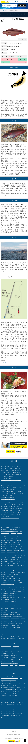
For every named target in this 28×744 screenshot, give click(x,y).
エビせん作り (18, 512)
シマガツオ (9, 587)
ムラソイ (2, 691)
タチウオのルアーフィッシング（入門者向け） (10, 612)
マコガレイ (13, 676)
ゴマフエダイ (3, 565)
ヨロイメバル (18, 704)
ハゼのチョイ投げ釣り (13, 647)
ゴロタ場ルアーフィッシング (13, 565)
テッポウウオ (3, 623)
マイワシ (2, 676)
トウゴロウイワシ (15, 625)
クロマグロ (23, 555)
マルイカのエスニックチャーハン (7, 687)
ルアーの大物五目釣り (5, 715)
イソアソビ (8, 493)
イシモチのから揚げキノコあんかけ (8, 489)
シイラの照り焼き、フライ (6, 582)
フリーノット (7, 666)
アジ (8, 472)
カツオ (10, 534)
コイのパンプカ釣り (5, 559)
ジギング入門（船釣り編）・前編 (7, 584)
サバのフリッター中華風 (13, 574)
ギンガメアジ (16, 550)
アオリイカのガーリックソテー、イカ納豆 (9, 468)
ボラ (6, 668)
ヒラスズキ (18, 659)
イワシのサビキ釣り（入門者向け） (8, 499)
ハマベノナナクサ (4, 651)
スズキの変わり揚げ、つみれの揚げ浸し (8, 595)
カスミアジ (19, 533)
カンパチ (20, 546)
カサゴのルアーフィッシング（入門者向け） (9, 529)
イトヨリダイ (21, 493)
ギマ (24, 548)
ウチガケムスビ (10, 502)
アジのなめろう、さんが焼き (6, 478)
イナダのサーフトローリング (6, 495)
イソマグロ (14, 493)
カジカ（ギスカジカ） (5, 533)
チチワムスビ (20, 619)
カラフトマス (10, 538)
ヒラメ (13, 661)
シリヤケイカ (3, 591)
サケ (19, 572)
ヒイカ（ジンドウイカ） (5, 657)
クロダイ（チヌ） (15, 555)
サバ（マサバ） (4, 574)
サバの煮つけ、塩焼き (5, 576)
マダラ (18, 683)
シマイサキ (3, 587)
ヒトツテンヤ (20, 657)
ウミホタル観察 (4, 506)
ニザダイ (17, 634)
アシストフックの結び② (5, 474)
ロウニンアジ (3, 717)
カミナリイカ (3, 538)
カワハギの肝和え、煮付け (6, 542)
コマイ (18, 563)
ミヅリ (2, 689)
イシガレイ (3, 487)
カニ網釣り (15, 534)
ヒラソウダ (3, 661)
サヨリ (12, 576)
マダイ (21, 678)
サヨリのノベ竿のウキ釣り (6, 578)
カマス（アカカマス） (5, 536)
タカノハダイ (19, 608)
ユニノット (3, 704)
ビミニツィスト (11, 659)
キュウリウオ (9, 550)
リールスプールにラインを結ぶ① (7, 711)
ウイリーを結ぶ (18, 500)
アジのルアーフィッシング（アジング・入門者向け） (11, 480)
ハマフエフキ (21, 649)
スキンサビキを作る (17, 591)
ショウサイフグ (22, 589)
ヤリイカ (21, 702)
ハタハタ (21, 647)
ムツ (21, 689)
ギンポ (22, 550)
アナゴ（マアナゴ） (5, 481)
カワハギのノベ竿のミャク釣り (7, 540)
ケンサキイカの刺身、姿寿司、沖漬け (15, 557)
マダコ (14, 683)
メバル (14, 693)
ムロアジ (8, 691)
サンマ (18, 578)
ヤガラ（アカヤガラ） (5, 702)
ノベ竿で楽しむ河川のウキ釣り (16, 636)
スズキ (24, 591)
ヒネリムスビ (3, 659)
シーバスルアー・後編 (15, 580)
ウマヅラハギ (3, 504)
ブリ (2, 666)
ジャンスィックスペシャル (12, 589)
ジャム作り (3, 589)
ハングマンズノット (5, 653)
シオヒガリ (21, 582)
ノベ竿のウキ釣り (20, 638)
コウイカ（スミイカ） (14, 559)
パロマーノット (20, 651)
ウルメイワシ (16, 506)
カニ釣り (21, 534)
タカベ (2, 610)
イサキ (17, 485)
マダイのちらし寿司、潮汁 (6, 683)
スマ (2, 599)
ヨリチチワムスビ (10, 704)
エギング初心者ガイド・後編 (6, 510)
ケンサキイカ (3, 557)
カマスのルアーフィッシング (16, 536)
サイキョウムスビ (13, 572)
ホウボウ (17, 666)
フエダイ (11, 665)
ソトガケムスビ (14, 601)
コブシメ (8, 563)
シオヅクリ (15, 582)
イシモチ (19, 487)
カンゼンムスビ (16, 542)
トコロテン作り (4, 627)
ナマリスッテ (11, 634)
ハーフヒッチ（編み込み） (6, 646)
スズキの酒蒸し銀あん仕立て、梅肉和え (8, 597)
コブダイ (13, 563)
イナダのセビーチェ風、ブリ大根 (7, 497)
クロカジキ (3, 555)
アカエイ (20, 468)
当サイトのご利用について (14, 734)
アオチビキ (13, 466)
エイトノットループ (5, 508)
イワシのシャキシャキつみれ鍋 (7, 500)
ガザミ (21, 531)
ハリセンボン (12, 651)
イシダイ (8, 487)
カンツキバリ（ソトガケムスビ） (15, 544)
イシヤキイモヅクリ (19, 491)
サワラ (14, 578)
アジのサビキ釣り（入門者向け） (7, 476)
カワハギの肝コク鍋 (18, 540)
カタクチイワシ (4, 534)
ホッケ (2, 668)
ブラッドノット (22, 665)
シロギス (9, 591)
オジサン (2, 516)
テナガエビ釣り (11, 623)
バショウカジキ (16, 646)
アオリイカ (19, 466)
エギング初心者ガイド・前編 (16, 508)
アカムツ (8, 470)
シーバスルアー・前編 (5, 580)
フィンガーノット (4, 665)
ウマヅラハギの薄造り (12, 504)
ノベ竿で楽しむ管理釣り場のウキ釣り (8, 638)
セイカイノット (14, 599)
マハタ (14, 685)
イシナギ (14, 487)
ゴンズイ (22, 565)
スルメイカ (6, 599)
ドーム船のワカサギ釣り (5, 625)
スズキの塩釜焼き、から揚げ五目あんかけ (9, 593)
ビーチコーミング (13, 655)
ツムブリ (23, 621)
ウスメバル (3, 502)
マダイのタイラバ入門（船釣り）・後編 (8, 681)
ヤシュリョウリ (14, 702)
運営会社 (14, 731)
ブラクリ (3, 362)
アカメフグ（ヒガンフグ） (16, 470)
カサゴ (7, 527)
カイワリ (2, 527)
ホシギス (23, 666)
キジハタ (9, 548)
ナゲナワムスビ (4, 634)
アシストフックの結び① (15, 472)
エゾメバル (12, 512)
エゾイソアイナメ (4, 512)
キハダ (14, 548)
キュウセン (3, 550)
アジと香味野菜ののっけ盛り (17, 474)
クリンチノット (4, 553)
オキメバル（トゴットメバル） (15, 514)
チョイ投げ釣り (4, 621)
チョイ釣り (11, 621)
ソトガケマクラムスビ (5, 601)
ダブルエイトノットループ (6, 616)
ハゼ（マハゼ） (4, 647)
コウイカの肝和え (4, 561)
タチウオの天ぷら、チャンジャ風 (7, 614)
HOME (3, 10)
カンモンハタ (3, 548)
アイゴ (2, 466)
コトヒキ (23, 561)
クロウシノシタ (22, 553)
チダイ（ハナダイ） (12, 619)
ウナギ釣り (21, 502)
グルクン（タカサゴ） (13, 553)
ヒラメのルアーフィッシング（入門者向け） (9, 663)
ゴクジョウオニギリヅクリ (15, 561)
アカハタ (2, 470)
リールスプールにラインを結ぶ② (7, 713)
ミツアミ (23, 687)
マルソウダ (18, 687)
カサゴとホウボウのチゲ (15, 527)
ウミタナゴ (20, 504)
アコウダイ (3, 472)
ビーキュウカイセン (5, 655)
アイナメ (7, 466)
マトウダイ (9, 685)
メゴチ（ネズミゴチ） (15, 691)
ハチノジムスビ (14, 649)
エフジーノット (4, 514)
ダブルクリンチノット (17, 616)
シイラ (23, 580)
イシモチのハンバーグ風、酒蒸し (7, 491)
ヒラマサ (8, 661)
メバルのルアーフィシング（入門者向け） (9, 695)
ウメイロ (10, 506)
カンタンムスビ (4, 544)
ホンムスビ (11, 668)
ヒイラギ (14, 657)
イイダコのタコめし (10, 485)
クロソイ (8, 555)
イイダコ (2, 485)
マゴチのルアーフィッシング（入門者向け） (9, 678)
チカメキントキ (4, 619)
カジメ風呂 (13, 533)
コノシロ (2, 563)
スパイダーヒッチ (21, 597)
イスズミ (2, 493)
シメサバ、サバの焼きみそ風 (18, 587)
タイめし (13, 608)
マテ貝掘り (3, 685)
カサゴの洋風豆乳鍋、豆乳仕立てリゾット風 (9, 531)
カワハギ (16, 538)
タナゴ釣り (18, 614)
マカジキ (8, 676)
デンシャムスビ (19, 623)
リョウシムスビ (19, 713)
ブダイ (16, 665)
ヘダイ (12, 666)
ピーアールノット (13, 653)
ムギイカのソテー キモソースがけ (11, 689)
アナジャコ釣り (13, 481)
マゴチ (19, 676)
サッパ (23, 572)
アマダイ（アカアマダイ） (6, 483)
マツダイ (23, 683)
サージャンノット (4, 572)
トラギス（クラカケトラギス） (15, 627)
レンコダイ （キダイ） (15, 715)
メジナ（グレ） (4, 693)
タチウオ (7, 610)
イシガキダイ (22, 485)
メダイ (10, 693)
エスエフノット (17, 510)
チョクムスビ (17, 621)
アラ (22, 483)
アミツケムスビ (16, 483)
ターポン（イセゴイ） (5, 608)
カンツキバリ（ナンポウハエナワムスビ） (9, 546)
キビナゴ (19, 548)
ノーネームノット (4, 636)
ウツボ (16, 502)
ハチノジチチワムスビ (5, 649)
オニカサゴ (8, 516)
